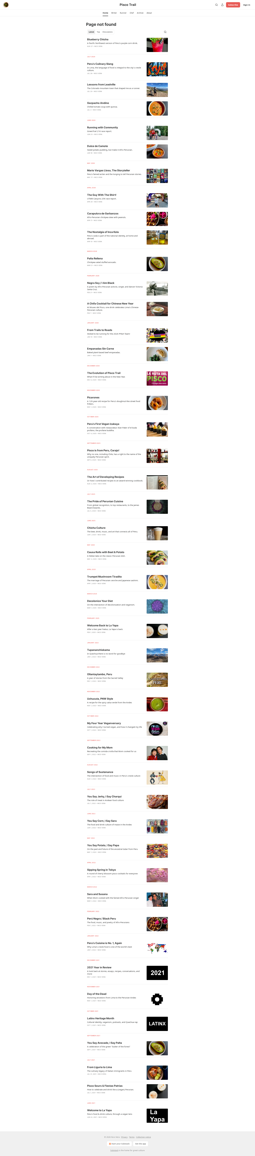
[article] (127, 45)
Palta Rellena (95, 258)
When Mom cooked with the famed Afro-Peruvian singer (113, 897)
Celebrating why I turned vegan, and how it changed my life (114, 727)
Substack (114, 1150)
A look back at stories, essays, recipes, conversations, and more (113, 972)
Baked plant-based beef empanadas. (103, 352)
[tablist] (100, 32)
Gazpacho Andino (98, 103)
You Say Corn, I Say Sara (102, 820)
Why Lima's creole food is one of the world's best (109, 946)
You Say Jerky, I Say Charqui (104, 796)
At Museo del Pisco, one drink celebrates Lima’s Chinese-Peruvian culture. (113, 308)
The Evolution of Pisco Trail (103, 373)
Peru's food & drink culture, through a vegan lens (109, 1114)
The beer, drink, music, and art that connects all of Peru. (112, 531)
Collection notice (143, 1137)
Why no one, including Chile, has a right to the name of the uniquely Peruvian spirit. (114, 455)
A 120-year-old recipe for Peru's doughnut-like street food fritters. (113, 402)
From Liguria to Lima (99, 1067)
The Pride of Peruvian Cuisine (105, 501)
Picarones (93, 397)
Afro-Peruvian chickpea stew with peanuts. (106, 217)
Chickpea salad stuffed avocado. (101, 262)
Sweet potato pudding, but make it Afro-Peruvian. (110, 149)
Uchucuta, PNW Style (100, 698)
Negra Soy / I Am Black (100, 283)
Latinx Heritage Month (100, 1018)
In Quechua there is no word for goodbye (106, 653)
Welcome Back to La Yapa (102, 625)
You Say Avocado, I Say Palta (104, 1042)
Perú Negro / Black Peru (101, 918)
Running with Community (102, 127)
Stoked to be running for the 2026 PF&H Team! (108, 333)
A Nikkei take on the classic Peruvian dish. (106, 556)
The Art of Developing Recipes (105, 476)
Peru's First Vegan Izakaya (103, 424)
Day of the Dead (96, 993)
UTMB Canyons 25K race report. (101, 198)
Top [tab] (98, 32)
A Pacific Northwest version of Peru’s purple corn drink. (112, 43)
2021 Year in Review (99, 967)
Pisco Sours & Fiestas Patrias (105, 1085)
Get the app (140, 1143)
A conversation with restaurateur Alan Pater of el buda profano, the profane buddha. (112, 429)
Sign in (246, 4)
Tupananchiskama (98, 649)
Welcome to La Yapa (99, 1110)
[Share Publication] (222, 4)
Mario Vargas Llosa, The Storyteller (108, 170)
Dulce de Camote (97, 146)
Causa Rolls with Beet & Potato (105, 552)
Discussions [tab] (107, 32)
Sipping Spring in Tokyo (101, 869)
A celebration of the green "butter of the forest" (108, 1046)
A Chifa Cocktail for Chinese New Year (110, 303)
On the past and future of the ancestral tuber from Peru (112, 849)
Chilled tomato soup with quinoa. (102, 106)
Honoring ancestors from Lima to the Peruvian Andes (111, 997)
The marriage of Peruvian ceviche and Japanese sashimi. (112, 580)
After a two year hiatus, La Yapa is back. (105, 629)
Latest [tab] (91, 32)
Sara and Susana (97, 894)
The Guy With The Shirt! (101, 194)
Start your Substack (120, 1143)
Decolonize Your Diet (100, 601)
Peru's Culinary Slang (100, 63)
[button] (105, 13)
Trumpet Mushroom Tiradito (104, 576)
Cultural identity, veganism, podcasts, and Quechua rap (112, 1022)
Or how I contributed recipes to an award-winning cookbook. (115, 480)
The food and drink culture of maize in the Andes (109, 824)
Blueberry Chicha (97, 39)
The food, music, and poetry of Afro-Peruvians (108, 922)
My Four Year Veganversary (104, 723)
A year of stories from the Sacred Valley (105, 678)
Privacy (124, 1137)
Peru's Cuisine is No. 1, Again (104, 943)
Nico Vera (98, 46)
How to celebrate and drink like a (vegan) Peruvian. (110, 1089)
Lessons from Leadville (101, 84)
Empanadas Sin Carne (100, 348)
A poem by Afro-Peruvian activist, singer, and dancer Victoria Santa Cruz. (115, 288)
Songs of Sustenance (100, 772)
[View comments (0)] (107, 268)
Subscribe (233, 4)
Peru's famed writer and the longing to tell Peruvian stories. (114, 174)
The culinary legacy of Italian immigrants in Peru (109, 1071)
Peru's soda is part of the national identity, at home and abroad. (112, 237)
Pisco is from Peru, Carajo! (103, 450)
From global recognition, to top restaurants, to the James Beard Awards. (113, 506)
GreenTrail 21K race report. (99, 131)
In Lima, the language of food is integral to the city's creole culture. (114, 69)
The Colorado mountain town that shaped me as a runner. (113, 88)
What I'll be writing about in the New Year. (106, 376)
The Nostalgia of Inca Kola (103, 232)
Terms (132, 1137)
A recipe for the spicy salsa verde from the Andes (109, 702)
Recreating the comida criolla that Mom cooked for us (111, 751)
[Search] (216, 4)
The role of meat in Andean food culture (105, 800)
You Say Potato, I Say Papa (103, 845)
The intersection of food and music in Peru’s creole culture (113, 775)
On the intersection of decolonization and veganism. (111, 604)
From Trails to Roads (99, 330)
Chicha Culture (96, 527)
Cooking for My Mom (99, 747)
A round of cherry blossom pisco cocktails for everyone (112, 873)
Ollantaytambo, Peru (99, 674)
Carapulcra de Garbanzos (102, 213)
